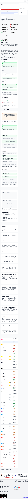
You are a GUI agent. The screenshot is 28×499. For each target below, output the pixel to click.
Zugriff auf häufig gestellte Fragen (8, 477)
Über (14, 482)
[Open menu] (1, 1)
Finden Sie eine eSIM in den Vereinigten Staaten (6, 485)
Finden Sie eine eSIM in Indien (4, 491)
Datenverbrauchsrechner (17, 481)
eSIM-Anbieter (2, 482)
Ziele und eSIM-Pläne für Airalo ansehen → (6, 132)
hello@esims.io (16, 489)
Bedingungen (24, 482)
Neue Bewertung (25, 497)
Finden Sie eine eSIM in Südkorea (4, 486)
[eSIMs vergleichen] (23, 1)
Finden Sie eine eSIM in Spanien (4, 487)
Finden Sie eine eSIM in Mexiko (4, 490)
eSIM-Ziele (1, 481)
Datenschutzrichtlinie (25, 481)
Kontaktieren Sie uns (20, 478)
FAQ (14, 485)
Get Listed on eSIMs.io (17, 490)
